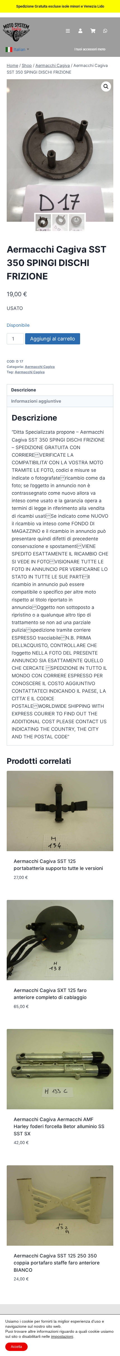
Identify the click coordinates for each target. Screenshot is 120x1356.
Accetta (16, 1347)
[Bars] (68, 31)
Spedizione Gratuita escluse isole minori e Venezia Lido (60, 6)
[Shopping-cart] (93, 31)
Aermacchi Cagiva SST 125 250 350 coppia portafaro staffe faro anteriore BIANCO (57, 1263)
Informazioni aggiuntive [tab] (36, 401)
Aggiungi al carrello (52, 339)
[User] (80, 31)
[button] (106, 86)
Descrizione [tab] (23, 390)
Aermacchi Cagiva (40, 367)
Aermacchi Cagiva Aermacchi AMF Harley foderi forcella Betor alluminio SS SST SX (59, 1126)
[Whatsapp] (105, 31)
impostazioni (62, 1336)
